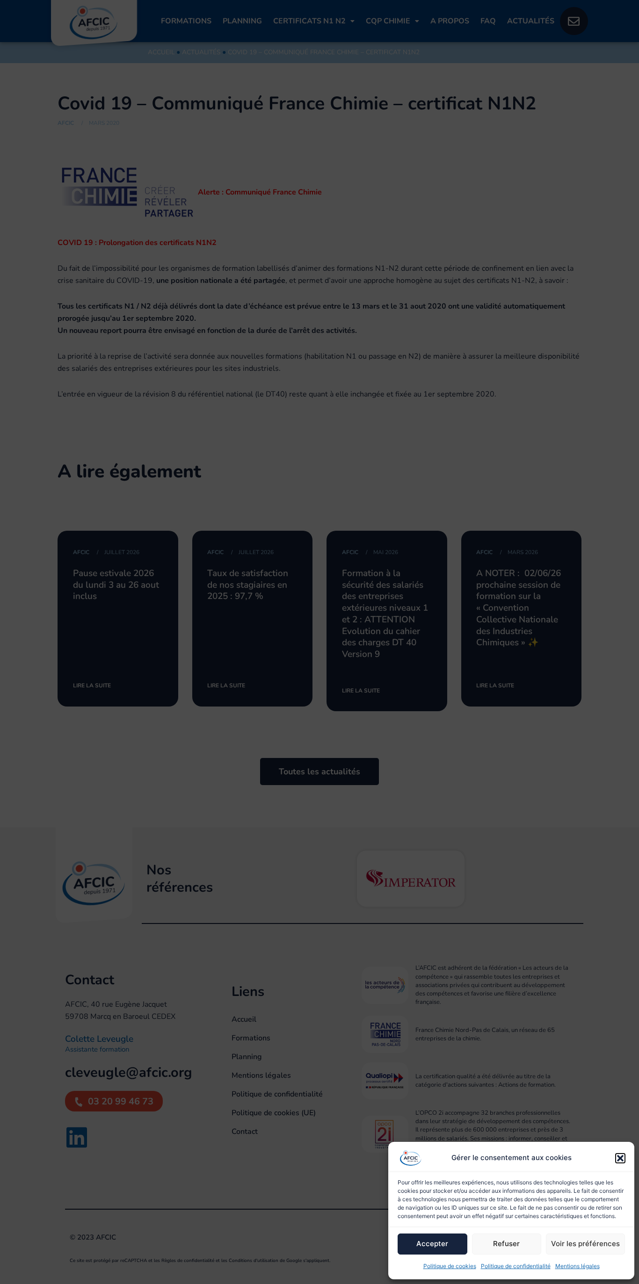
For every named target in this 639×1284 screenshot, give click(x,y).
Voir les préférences (585, 1243)
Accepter (432, 1243)
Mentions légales (577, 1266)
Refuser (506, 1243)
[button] (620, 1158)
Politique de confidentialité (516, 1266)
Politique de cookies (449, 1266)
